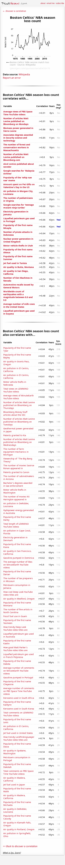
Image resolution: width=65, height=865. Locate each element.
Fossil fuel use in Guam (15, 616)
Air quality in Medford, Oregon (19, 598)
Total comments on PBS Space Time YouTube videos (18, 772)
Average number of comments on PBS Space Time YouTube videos (18, 691)
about (43, 3)
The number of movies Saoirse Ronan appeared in (18, 467)
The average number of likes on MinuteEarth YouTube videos (17, 564)
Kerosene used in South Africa (18, 697)
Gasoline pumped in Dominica (18, 557)
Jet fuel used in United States (18, 733)
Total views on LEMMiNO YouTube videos (15, 390)
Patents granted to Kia (14, 435)
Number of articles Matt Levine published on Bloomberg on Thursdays (19, 405)
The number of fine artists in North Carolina (17, 611)
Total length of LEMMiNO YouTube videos (16, 525)
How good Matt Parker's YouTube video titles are (15, 649)
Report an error (12, 77)
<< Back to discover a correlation (20, 846)
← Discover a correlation (14, 11)
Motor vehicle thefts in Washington (14, 491)
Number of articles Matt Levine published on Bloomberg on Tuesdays (19, 421)
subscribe (60, 3)
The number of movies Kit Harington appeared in (16, 498)
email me (51, 3)
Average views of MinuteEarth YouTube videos (18, 397)
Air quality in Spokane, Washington (14, 752)
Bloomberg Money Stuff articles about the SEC (15, 413)
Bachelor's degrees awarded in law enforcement (17, 484)
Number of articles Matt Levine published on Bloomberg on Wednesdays (19, 442)
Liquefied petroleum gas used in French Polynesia (18, 656)
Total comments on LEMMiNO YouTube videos (18, 714)
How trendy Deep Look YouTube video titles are (15, 628)
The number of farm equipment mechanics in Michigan (16, 451)
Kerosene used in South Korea (18, 708)
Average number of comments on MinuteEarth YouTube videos (18, 670)
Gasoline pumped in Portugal (18, 677)
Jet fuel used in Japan (14, 784)
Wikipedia (24, 74)
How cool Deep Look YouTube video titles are (18, 593)
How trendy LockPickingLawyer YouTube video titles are (18, 738)
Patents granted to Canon (16, 472)
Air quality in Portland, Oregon (18, 829)
